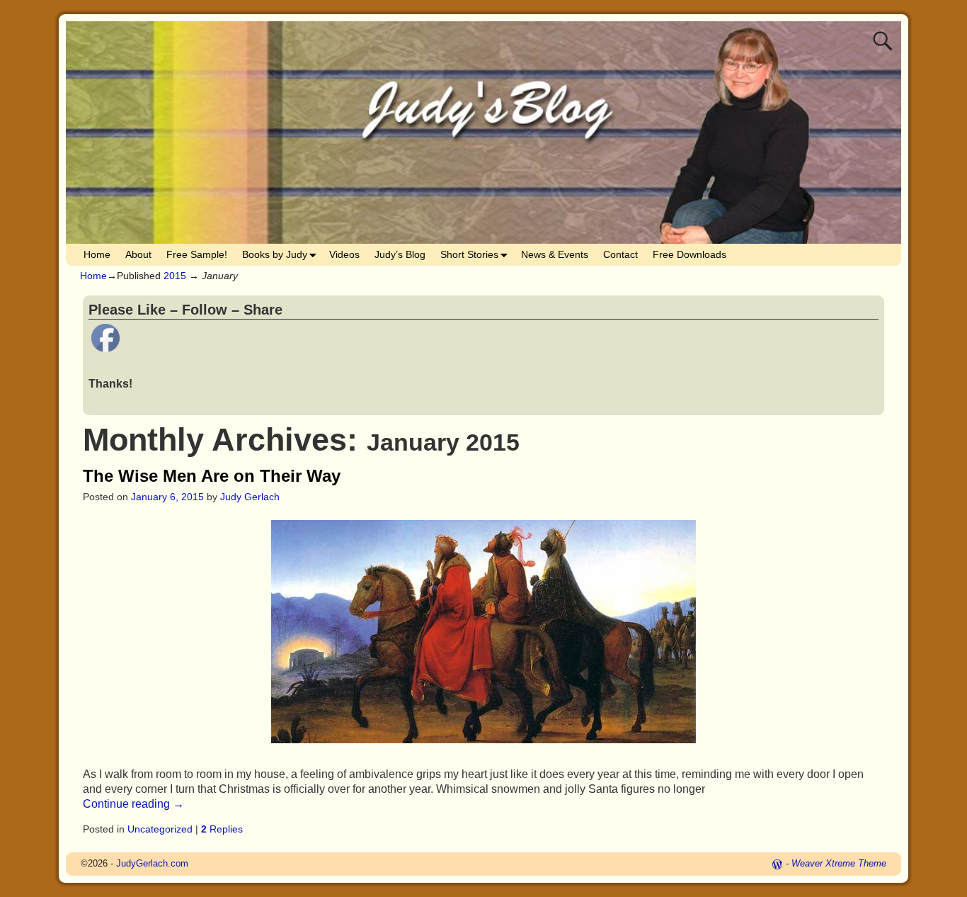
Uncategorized (160, 829)
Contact (620, 254)
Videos (344, 254)
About (138, 254)
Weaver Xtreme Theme (838, 863)
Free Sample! (196, 254)
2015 (175, 275)
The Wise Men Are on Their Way (212, 475)
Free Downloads (689, 254)
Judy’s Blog (399, 254)
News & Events (554, 254)
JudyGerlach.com (152, 863)
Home (97, 254)
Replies (222, 829)
